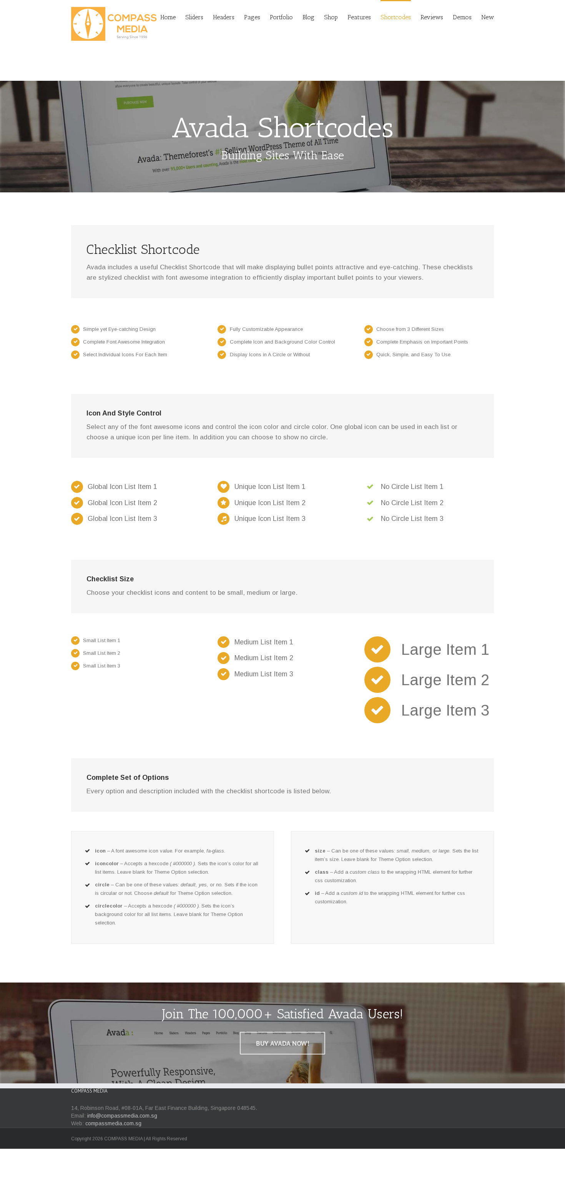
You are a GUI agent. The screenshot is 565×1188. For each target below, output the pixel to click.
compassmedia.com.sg (113, 1123)
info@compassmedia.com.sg (122, 1116)
